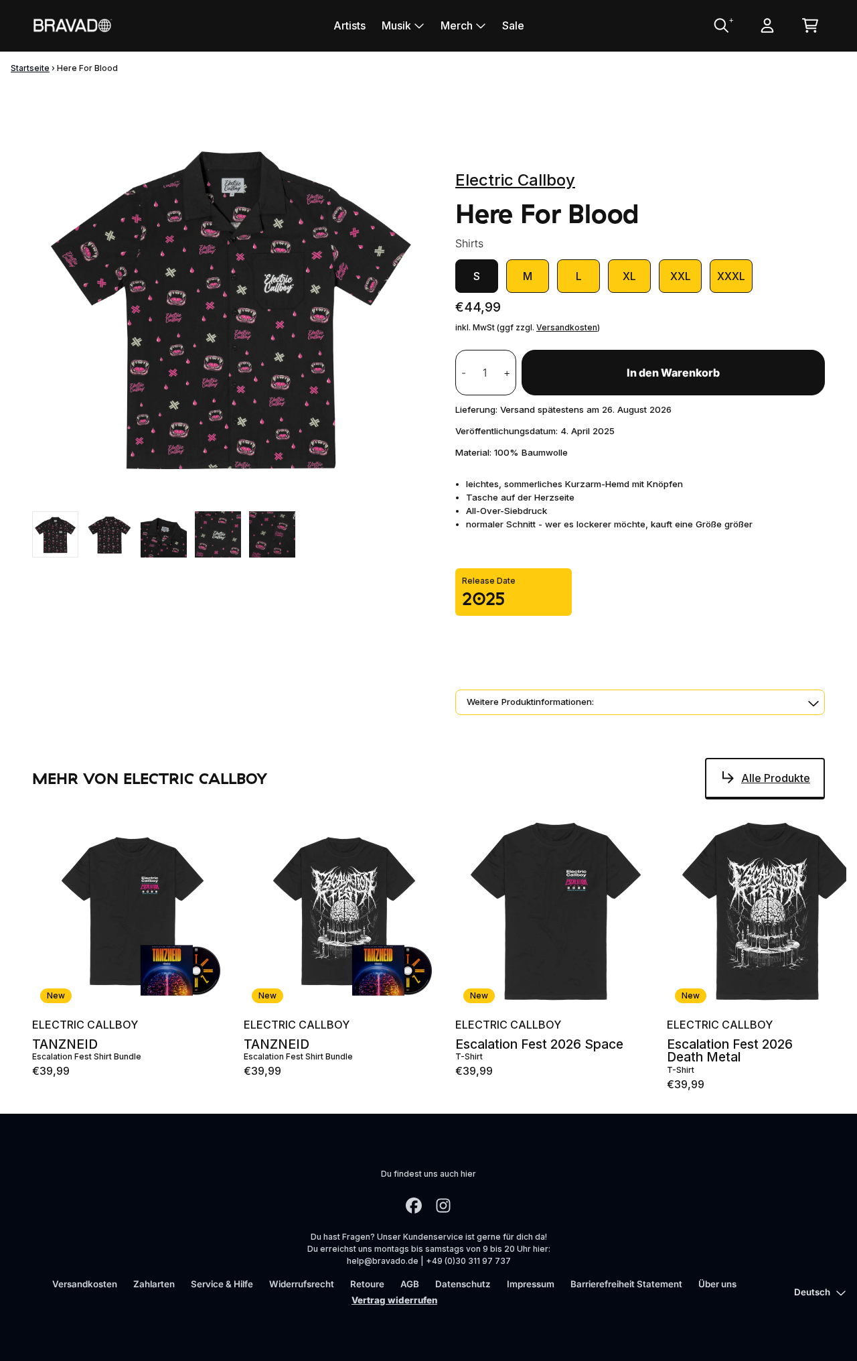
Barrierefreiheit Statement (626, 1284)
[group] (55, 534)
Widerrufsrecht (301, 1284)
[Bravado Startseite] (72, 25)
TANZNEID (65, 1044)
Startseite (30, 68)
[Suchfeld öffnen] (720, 25)
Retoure (367, 1284)
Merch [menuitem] (457, 25)
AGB (409, 1284)
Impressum (530, 1284)
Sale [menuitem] (513, 25)
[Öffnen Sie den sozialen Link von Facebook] (413, 1205)
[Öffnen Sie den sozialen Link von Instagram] (443, 1205)
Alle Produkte (775, 778)
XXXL (731, 276)
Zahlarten (154, 1284)
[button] (640, 702)
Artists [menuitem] (349, 25)
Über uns (717, 1284)
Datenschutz (463, 1284)
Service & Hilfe (222, 1284)
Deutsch (812, 1292)
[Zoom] (230, 305)
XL (629, 276)
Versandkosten (566, 327)
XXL (680, 276)
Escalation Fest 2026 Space (539, 1044)
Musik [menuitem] (396, 25)
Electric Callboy (515, 180)
